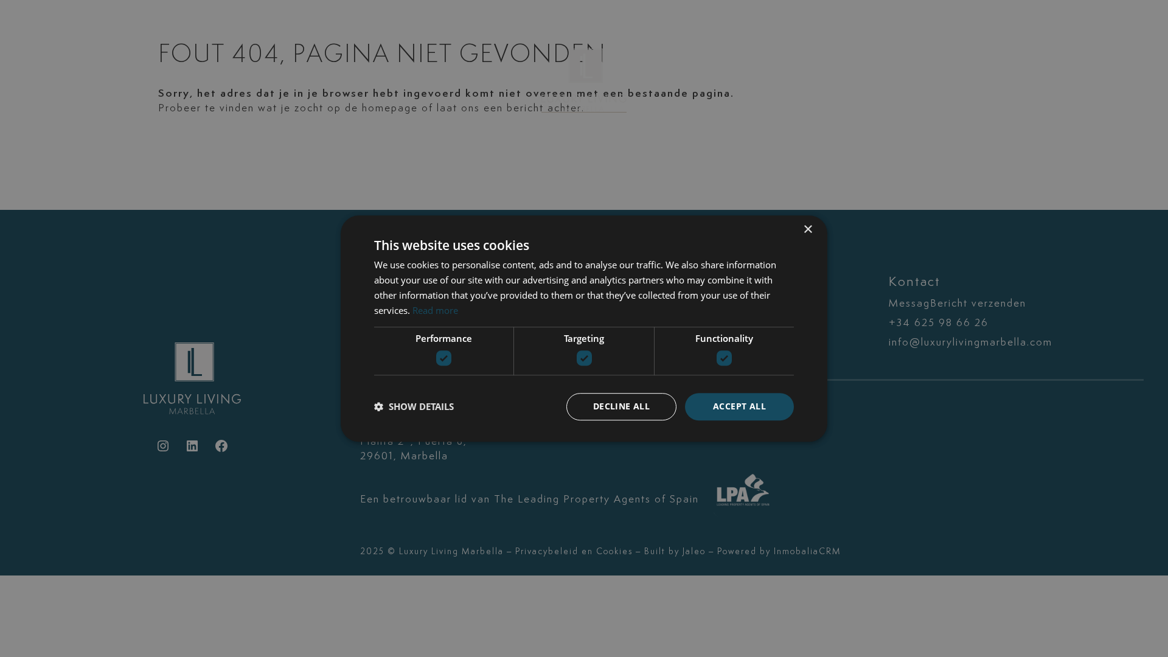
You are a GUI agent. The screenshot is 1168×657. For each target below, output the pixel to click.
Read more (435, 310)
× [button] (807, 229)
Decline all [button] (621, 406)
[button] (414, 406)
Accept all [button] (739, 406)
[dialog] (584, 328)
